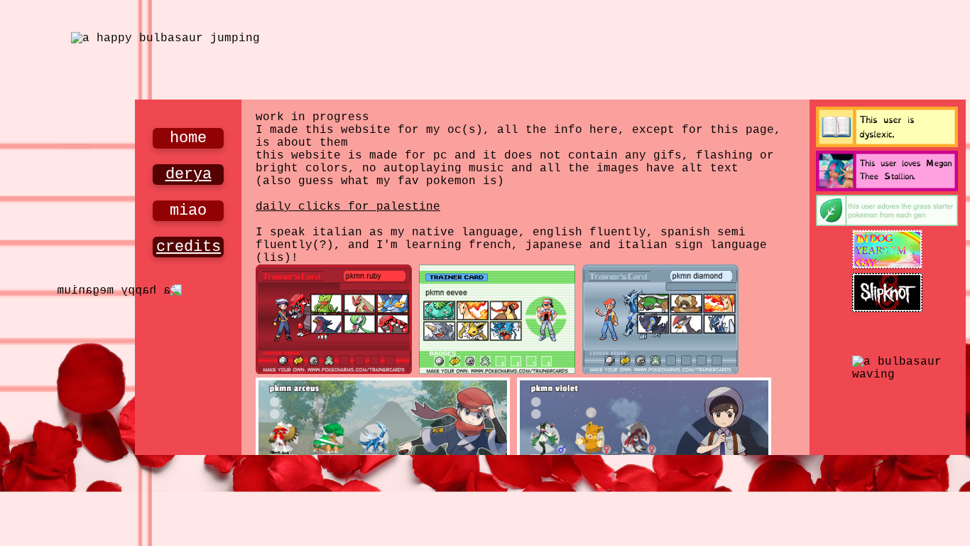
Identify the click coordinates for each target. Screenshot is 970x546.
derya (188, 174)
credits (188, 247)
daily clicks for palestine (348, 206)
